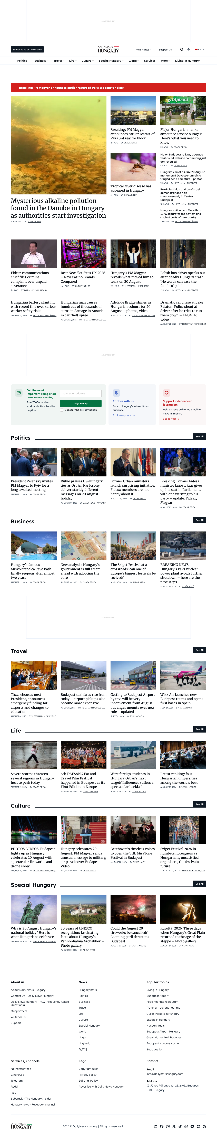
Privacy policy (87, 1074)
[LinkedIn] (155, 1126)
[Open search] (181, 49)
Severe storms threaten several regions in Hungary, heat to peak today (32, 778)
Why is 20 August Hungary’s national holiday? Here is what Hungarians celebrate (33, 932)
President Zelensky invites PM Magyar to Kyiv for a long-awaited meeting (32, 485)
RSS (13, 1092)
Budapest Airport (157, 995)
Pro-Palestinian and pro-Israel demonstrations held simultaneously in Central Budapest (180, 195)
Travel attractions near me (163, 1007)
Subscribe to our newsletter (27, 49)
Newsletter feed (21, 1068)
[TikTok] (180, 1126)
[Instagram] (168, 1126)
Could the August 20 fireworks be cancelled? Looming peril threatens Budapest (130, 934)
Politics (22, 60)
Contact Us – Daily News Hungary (32, 995)
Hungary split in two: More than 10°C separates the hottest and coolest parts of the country (180, 213)
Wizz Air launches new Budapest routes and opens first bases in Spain (181, 699)
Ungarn (83, 1037)
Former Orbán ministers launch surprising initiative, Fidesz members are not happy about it (133, 487)
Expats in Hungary (158, 1019)
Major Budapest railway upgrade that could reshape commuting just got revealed (183, 158)
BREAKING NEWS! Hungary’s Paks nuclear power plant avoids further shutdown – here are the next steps (181, 573)
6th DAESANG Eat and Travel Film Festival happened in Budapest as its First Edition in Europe (83, 780)
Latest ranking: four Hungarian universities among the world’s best (179, 778)
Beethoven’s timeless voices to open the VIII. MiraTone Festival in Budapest (133, 853)
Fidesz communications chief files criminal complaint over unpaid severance (30, 279)
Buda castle (154, 1049)
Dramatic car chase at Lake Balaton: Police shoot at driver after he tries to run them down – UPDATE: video (181, 310)
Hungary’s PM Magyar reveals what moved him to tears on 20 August (132, 277)
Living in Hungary (187, 60)
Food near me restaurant (162, 1001)
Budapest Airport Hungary (163, 1031)
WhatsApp (17, 1074)
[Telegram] (192, 1126)
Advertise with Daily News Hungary (101, 1086)
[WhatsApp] (186, 1126)
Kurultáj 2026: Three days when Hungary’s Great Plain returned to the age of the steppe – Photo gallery (182, 934)
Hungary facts (155, 1025)
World (133, 60)
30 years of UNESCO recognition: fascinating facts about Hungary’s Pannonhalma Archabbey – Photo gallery (82, 936)
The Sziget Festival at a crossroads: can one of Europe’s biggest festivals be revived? (133, 571)
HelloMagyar (143, 49)
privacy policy (88, 409)
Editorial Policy (88, 1080)
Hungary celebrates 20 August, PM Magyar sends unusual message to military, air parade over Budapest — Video (83, 857)
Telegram (17, 1080)
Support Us (165, 49)
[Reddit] (198, 1126)
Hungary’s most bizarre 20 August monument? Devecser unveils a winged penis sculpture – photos (182, 175)
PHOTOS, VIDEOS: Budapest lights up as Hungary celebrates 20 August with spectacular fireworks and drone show (33, 857)
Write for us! (18, 1017)
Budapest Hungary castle (162, 1043)
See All (200, 436)
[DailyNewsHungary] (108, 49)
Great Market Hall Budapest (164, 1037)
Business (40, 60)
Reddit (15, 1086)
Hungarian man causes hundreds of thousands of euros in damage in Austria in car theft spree (82, 308)
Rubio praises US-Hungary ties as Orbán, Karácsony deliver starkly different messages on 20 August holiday (82, 489)
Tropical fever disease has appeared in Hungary (131, 188)
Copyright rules (88, 1068)
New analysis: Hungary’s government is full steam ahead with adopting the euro (81, 571)
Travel (58, 60)
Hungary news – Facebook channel (33, 1104)
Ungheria (84, 1043)
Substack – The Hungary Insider (31, 1098)
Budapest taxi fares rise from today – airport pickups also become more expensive (83, 699)
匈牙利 (83, 1049)
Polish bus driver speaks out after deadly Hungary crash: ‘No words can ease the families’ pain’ (182, 279)
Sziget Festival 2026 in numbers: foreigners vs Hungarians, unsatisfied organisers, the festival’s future (179, 857)
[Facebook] (161, 1126)
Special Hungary (110, 60)
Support (16, 1023)
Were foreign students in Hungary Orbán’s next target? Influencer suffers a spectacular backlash (132, 780)
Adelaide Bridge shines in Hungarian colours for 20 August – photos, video (131, 306)
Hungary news (88, 989)
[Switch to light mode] (188, 49)
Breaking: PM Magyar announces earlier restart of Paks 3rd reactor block (71, 87)
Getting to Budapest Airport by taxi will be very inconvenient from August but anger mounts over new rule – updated (133, 703)
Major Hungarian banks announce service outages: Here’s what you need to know (181, 136)
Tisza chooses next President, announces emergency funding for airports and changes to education (29, 703)
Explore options (122, 415)
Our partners (19, 1011)
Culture (86, 60)
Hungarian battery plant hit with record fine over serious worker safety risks (33, 306)
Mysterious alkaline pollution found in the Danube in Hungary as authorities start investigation (58, 208)
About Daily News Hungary (28, 989)
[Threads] (204, 1126)
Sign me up (80, 403)
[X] (174, 1126)
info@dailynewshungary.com (164, 1074)
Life (71, 60)
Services (149, 60)
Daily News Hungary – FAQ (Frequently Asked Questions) (40, 1003)
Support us (169, 419)
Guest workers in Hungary (162, 1013)
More (164, 60)
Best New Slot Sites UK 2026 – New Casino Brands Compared (83, 277)
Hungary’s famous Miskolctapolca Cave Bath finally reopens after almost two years (33, 571)
